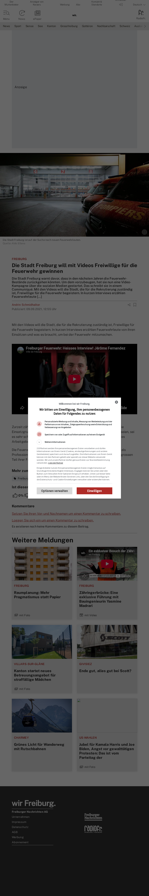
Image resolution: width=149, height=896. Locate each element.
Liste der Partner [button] (55, 462)
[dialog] (74, 448)
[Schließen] (116, 402)
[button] (74, 442)
